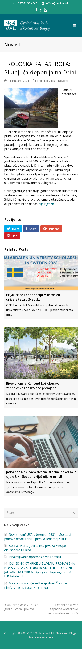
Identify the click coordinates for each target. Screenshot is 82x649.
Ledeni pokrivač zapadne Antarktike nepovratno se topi (63, 609)
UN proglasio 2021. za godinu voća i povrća (21, 607)
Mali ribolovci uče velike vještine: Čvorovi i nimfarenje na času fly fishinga (36, 585)
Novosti (63, 80)
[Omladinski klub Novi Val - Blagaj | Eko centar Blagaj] (27, 25)
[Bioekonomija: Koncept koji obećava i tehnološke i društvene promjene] (41, 353)
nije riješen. (46, 204)
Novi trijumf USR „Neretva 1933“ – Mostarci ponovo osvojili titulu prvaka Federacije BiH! (37, 536)
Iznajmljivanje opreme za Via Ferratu (35, 557)
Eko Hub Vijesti (46, 80)
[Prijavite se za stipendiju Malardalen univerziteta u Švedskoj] (41, 272)
